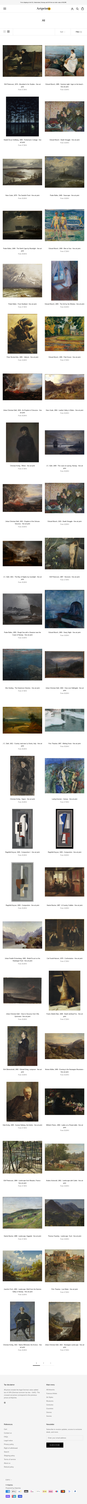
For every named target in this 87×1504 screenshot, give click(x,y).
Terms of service (10, 1459)
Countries (49, 1408)
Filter (79, 32)
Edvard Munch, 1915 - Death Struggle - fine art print (65, 521)
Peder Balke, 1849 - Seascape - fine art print (64, 195)
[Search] (77, 8)
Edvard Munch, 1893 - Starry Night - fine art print (65, 632)
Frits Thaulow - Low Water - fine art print (64, 1289)
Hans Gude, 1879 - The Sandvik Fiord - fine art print (22, 195)
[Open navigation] (4, 9)
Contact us (8, 1433)
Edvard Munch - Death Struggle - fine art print (65, 140)
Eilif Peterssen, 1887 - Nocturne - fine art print (65, 577)
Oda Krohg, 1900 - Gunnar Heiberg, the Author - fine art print (22, 1125)
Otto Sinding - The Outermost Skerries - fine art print (22, 688)
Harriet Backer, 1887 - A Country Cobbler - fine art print (64, 905)
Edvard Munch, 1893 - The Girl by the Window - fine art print (64, 304)
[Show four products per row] (8, 31)
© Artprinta (9, 1485)
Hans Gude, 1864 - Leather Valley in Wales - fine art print (64, 410)
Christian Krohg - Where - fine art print (22, 466)
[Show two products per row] (5, 31)
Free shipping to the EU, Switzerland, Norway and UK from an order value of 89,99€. (43, 2)
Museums (49, 1401)
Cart (5, 1429)
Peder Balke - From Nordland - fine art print (22, 304)
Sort (62, 32)
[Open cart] (82, 8)
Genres (49, 1412)
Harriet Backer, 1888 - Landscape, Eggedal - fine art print (22, 1236)
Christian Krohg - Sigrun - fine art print (22, 799)
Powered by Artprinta (13, 1488)
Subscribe (55, 1445)
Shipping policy (9, 1455)
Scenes (49, 1416)
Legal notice (8, 1440)
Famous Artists (51, 1393)
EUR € (8, 1480)
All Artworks (50, 1390)
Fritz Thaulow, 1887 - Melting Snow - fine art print (64, 743)
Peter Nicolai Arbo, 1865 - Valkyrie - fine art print (22, 357)
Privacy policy (9, 1444)
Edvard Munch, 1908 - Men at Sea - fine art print (64, 248)
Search (6, 1452)
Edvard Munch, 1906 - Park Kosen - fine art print (65, 357)
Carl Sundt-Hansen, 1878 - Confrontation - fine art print (64, 958)
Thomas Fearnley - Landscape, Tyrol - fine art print (64, 1236)
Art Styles (49, 1397)
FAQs (6, 1437)
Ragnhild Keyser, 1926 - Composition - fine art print (64, 852)
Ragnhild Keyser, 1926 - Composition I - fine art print (22, 852)
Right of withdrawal (11, 1448)
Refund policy (9, 1467)
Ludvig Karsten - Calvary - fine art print (64, 799)
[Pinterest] (5, 1402)
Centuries (49, 1405)
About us (7, 1463)
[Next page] (50, 1363)
